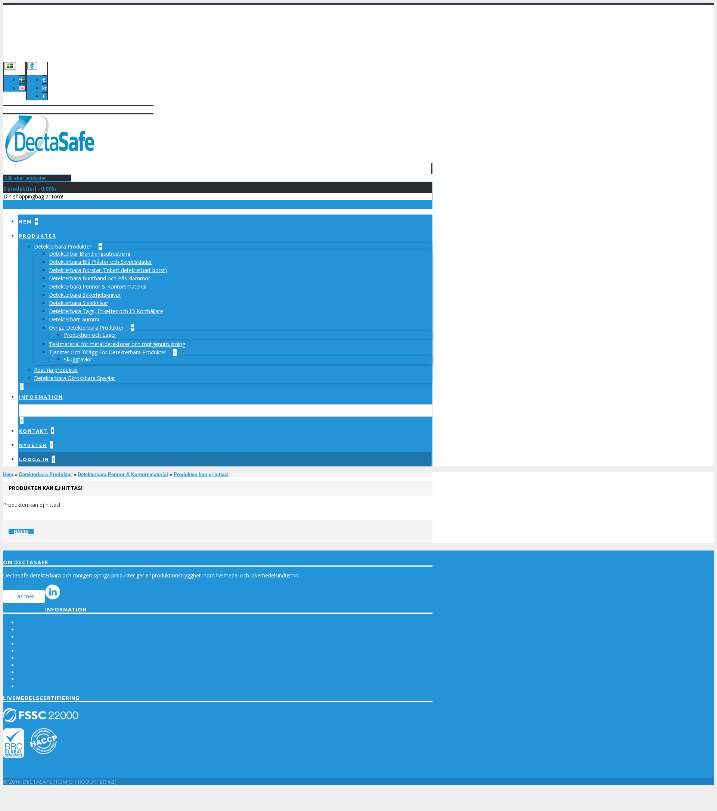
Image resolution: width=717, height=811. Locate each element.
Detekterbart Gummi (74, 319)
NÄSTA (21, 531)
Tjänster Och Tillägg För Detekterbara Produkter (108, 352)
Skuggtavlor (78, 359)
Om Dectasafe (35, 643)
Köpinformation (37, 636)
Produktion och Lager (90, 334)
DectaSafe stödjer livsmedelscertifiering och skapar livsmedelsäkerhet (102, 658)
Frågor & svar (34, 650)
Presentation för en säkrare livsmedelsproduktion (77, 672)
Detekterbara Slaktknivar (78, 302)
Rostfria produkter (56, 369)
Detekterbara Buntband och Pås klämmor (99, 278)
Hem (8, 474)
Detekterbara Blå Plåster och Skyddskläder (100, 261)
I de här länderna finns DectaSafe (58, 679)
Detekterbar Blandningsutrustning (89, 253)
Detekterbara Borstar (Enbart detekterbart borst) (108, 270)
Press (24, 622)
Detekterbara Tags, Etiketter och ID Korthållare (106, 311)
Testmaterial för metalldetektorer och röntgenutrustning (117, 344)
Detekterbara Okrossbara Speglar (74, 378)
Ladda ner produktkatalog (49, 686)
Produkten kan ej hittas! (201, 474)
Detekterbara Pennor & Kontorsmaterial (97, 286)
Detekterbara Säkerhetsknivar (85, 294)
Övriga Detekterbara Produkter (87, 327)
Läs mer (24, 596)
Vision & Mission (38, 629)
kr (44, 88)
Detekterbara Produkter (63, 246)
